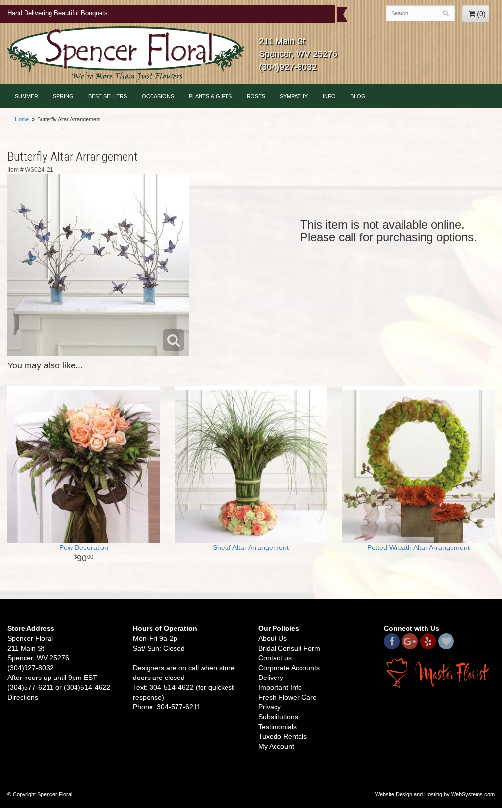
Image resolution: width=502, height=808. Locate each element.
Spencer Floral (125, 54)
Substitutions (278, 717)
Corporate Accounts (289, 668)
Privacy (269, 707)
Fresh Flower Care (287, 697)
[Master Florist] (439, 673)
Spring (63, 96)
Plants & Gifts (210, 96)
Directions (22, 697)
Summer (26, 96)
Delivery (270, 677)
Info (329, 96)
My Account (276, 746)
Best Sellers (107, 96)
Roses (256, 96)
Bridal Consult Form (289, 648)
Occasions (158, 96)
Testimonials (277, 726)
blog (358, 96)
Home (22, 119)
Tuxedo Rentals (282, 736)
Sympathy (294, 96)
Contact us (275, 658)
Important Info (280, 687)
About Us (272, 638)
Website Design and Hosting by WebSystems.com (435, 794)
